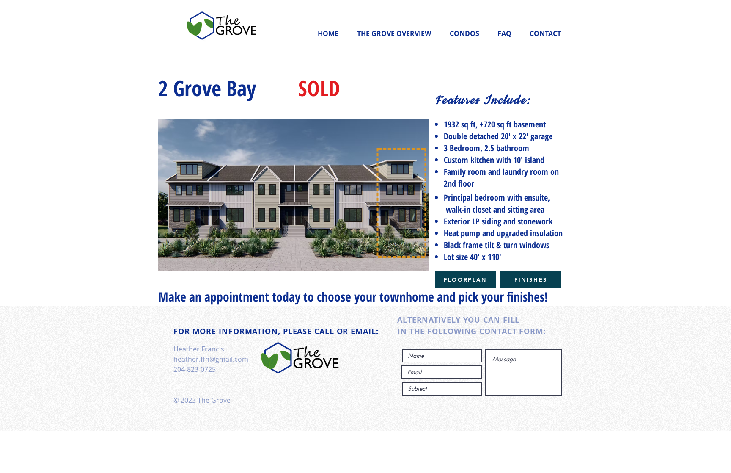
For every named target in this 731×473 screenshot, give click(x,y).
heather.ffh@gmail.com (210, 359)
